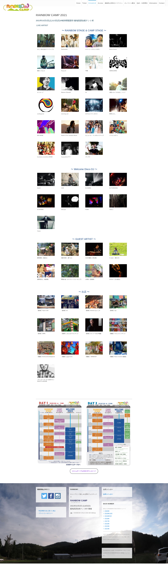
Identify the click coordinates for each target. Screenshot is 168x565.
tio (86, 92)
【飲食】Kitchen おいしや (92, 310)
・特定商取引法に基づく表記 (46, 511)
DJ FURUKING (113, 188)
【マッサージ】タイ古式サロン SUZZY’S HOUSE (45, 380)
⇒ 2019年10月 (107, 513)
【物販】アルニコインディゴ (117, 333)
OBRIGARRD (113, 70)
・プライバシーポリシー (45, 513)
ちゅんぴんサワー (66, 157)
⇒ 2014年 (106, 528)
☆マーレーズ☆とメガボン (92, 49)
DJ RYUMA (40, 209)
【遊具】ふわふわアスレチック (69, 333)
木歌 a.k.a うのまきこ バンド (117, 92)
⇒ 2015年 (106, 526)
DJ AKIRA (88, 188)
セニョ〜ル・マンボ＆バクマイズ (94, 135)
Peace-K (63, 70)
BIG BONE (40, 135)
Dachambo (64, 49)
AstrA (39, 188)
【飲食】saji (112, 310)
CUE (62, 188)
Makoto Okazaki (66, 92)
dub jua (63, 209)
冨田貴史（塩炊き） (42, 258)
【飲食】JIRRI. (41, 333)
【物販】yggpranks (67, 356)
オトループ (40, 92)
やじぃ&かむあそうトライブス (45, 49)
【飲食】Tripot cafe (42, 310)
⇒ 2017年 (106, 521)
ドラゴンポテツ (113, 135)
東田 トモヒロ (41, 70)
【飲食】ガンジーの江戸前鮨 (93, 333)
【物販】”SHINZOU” (91, 356)
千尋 (86, 70)
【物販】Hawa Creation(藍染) (117, 356)
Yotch (39, 231)
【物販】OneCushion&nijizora (46, 356)
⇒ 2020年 (106, 511)
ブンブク (87, 157)
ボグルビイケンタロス (91, 114)
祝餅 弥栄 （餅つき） (67, 258)
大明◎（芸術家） (90, 279)
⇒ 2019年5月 (107, 516)
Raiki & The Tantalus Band (69, 135)
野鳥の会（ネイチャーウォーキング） (71, 279)
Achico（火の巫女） (115, 279)
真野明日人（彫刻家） (43, 279)
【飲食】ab (64, 310)
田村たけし (112, 114)
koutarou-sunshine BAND (44, 157)
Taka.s (111, 209)
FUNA (87, 209)
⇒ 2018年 (106, 518)
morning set (64, 114)
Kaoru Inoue (113, 49)
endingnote (40, 114)
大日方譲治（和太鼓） (91, 258)
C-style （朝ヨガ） (114, 258)
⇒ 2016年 (106, 523)
